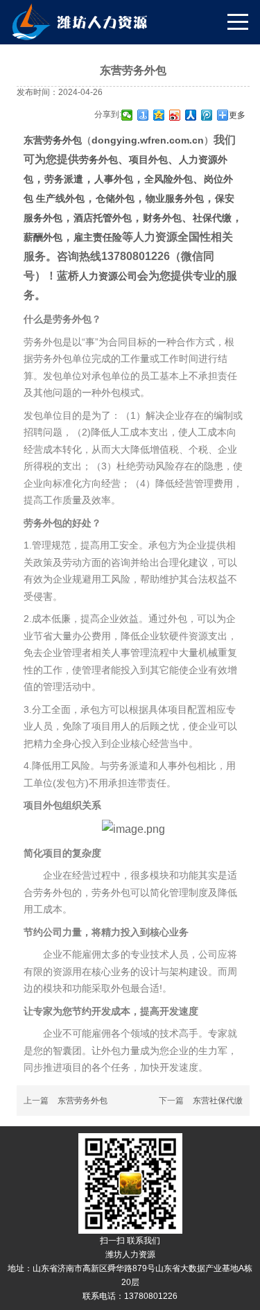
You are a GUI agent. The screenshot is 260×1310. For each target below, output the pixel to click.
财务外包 (162, 217)
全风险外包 (168, 178)
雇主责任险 (97, 237)
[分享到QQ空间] (159, 115)
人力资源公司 (108, 276)
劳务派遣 (63, 178)
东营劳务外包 (53, 140)
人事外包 (113, 178)
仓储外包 (115, 198)
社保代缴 (212, 217)
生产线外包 (60, 198)
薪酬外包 (43, 237)
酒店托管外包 (102, 217)
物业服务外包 (175, 198)
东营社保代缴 (218, 1100)
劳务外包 (98, 159)
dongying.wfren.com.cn (148, 140)
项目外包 (148, 159)
